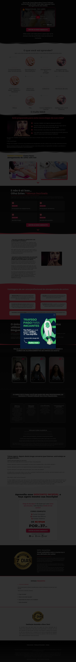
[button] (54, 314)
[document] (38, 331)
